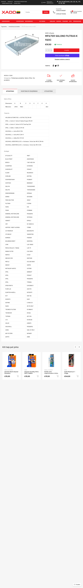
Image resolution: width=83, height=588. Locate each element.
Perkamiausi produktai (17, 78)
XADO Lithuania (49, 33)
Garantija (10, 1)
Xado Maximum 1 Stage (69, 372)
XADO (25, 369)
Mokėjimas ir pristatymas (20, 1)
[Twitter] (56, 66)
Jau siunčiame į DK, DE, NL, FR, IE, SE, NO (69, 2)
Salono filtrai (28, 78)
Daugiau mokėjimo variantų (62, 59)
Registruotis (50, 3)
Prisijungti (49, 1)
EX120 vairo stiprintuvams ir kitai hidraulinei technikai (51, 373)
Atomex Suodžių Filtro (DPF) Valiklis (31, 372)
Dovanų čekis (17, 3)
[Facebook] (53, 66)
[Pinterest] (58, 66)
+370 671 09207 (61, 12)
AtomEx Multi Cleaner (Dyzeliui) (11, 372)
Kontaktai (3, 1)
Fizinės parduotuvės (7, 3)
